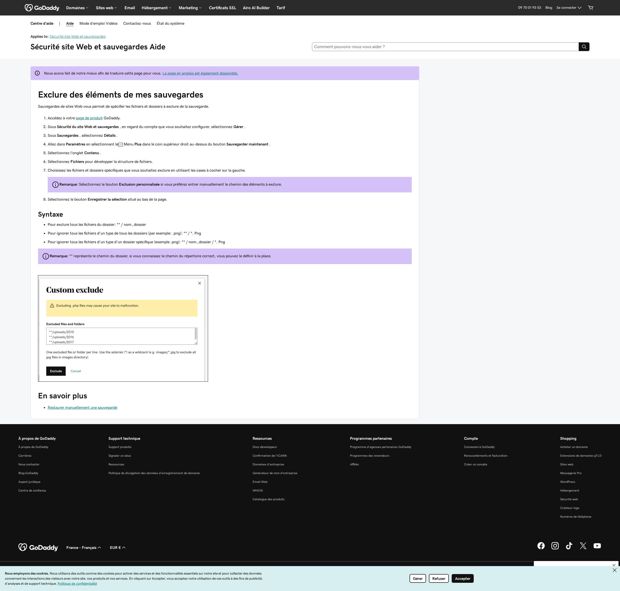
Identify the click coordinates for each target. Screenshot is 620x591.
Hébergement (569, 490)
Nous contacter (28, 464)
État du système (170, 23)
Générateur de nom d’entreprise (275, 473)
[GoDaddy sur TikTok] (569, 549)
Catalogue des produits (269, 499)
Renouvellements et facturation (485, 455)
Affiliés (354, 464)
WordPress (567, 481)
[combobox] (445, 47)
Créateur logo (569, 507)
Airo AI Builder (256, 8)
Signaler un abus (119, 455)
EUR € (115, 547)
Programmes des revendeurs (369, 455)
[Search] (584, 46)
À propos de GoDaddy (33, 446)
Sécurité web (569, 499)
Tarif (281, 8)
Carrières (24, 455)
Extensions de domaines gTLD (581, 455)
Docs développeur (265, 446)
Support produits (120, 446)
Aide (70, 23)
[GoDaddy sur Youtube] (597, 549)
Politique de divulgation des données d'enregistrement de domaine (154, 473)
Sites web (566, 464)
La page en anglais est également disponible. (200, 73)
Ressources (116, 464)
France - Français (81, 547)
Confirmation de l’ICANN (270, 455)
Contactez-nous (137, 23)
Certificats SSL (222, 8)
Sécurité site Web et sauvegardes (77, 36)
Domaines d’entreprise (268, 464)
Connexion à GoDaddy (479, 446)
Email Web (260, 481)
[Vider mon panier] (590, 7)
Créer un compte (475, 464)
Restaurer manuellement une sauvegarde (82, 407)
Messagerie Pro (570, 473)
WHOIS (258, 490)
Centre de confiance (32, 490)
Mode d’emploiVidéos (98, 23)
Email (129, 8)
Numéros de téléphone (575, 516)
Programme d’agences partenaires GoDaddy (380, 446)
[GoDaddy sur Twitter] (583, 549)
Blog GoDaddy (28, 473)
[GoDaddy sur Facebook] (541, 549)
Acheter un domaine (574, 446)
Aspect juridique (29, 481)
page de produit (89, 118)
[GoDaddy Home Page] (38, 547)
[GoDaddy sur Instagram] (555, 549)
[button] (614, 565)
